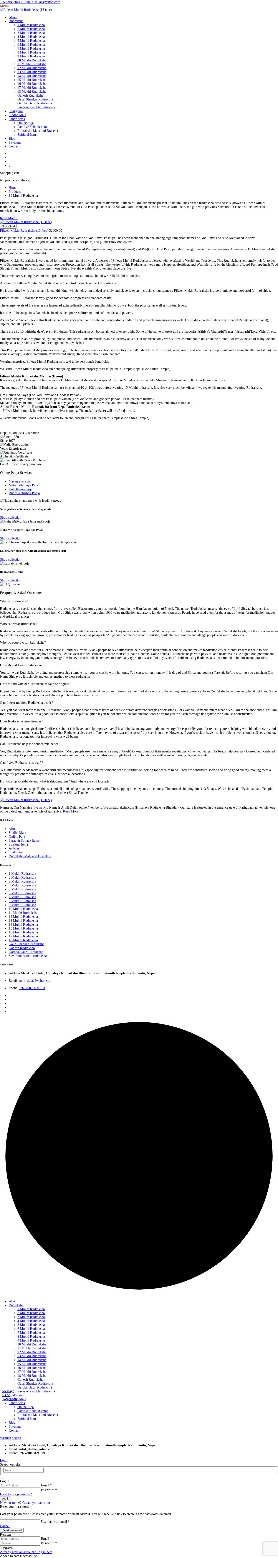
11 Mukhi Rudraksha (31, 64)
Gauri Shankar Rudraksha (35, 99)
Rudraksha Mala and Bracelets (30, 856)
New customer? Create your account (25, 1502)
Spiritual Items (27, 134)
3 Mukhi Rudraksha (31, 33)
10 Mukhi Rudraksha (31, 60)
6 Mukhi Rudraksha (31, 44)
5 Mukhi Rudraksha (31, 40)
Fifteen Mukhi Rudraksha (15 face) (24, 230)
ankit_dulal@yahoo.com (43, 2)
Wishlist (5, 1438)
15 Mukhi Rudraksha (31, 80)
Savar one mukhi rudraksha (36, 107)
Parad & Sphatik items (32, 127)
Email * (46, 1485)
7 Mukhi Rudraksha (31, 48)
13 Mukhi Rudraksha (31, 72)
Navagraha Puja (20, 481)
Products (15, 191)
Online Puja (25, 123)
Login (4, 1460)
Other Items (17, 119)
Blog (12, 138)
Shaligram (16, 111)
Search (16, 1438)
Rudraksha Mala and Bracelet (37, 130)
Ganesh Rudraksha (30, 95)
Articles (14, 848)
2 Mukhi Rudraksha (31, 29)
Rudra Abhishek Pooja (24, 493)
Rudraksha (16, 21)
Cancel (5, 1526)
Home (13, 187)
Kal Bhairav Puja (20, 489)
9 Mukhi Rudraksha (31, 56)
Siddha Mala (17, 115)
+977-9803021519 (13, 2)
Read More (70, 811)
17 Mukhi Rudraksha (31, 87)
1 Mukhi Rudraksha (31, 25)
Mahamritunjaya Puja (23, 485)
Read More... (9, 218)
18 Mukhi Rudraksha (31, 91)
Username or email (55, 1521)
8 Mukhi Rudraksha (31, 52)
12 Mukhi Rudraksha (31, 68)
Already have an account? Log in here (26, 1552)
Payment (15, 142)
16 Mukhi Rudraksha (31, 83)
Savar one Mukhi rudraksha (28, 956)
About (13, 17)
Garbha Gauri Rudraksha (34, 103)
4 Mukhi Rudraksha (31, 37)
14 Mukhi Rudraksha (31, 76)
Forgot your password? (16, 1494)
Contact (14, 146)
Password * (49, 1490)
